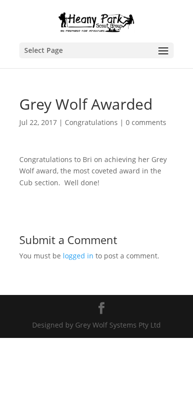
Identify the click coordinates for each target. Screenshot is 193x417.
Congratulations (91, 122)
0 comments (146, 122)
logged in (78, 255)
